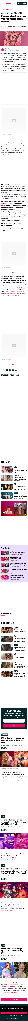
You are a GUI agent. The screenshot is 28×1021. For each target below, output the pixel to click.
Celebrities (16, 475)
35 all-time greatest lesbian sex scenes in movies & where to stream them (20, 650)
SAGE (21, 201)
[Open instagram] (17, 1015)
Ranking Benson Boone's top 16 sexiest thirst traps (20, 479)
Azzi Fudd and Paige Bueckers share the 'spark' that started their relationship (19, 489)
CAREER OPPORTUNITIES (17, 1006)
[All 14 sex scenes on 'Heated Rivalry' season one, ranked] (7, 639)
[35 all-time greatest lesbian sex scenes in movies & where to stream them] (7, 647)
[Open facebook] (7, 1015)
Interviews (5, 735)
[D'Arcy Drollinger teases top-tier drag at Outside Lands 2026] (14, 759)
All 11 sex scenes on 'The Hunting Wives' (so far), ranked (19, 666)
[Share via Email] (10, 370)
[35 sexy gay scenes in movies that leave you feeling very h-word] (7, 674)
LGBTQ (3, 205)
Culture (7, 9)
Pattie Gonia (22, 983)
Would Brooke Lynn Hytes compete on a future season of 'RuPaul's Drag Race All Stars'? (14, 871)
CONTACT (7, 1006)
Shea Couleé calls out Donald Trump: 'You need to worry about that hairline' (18, 565)
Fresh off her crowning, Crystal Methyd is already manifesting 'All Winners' (17, 577)
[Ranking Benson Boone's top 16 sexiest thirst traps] (7, 478)
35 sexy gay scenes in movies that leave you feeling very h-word (20, 675)
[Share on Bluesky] (16, 370)
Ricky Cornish (6, 745)
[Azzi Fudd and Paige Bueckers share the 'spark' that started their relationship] (7, 487)
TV (14, 484)
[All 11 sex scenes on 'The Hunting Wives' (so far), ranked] (7, 665)
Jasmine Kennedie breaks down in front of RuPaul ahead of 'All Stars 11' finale (13, 822)
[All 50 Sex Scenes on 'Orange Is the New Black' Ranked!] (7, 656)
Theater (15, 492)
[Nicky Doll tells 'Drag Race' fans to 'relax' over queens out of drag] (5, 553)
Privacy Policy (22, 1008)
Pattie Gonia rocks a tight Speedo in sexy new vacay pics (12, 951)
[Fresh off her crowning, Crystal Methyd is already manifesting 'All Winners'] (5, 577)
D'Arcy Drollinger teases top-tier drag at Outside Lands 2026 (13, 740)
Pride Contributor (11, 49)
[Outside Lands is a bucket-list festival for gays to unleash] (7, 469)
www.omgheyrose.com (13, 295)
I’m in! (14, 726)
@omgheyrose (11, 293)
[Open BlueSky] (10, 1015)
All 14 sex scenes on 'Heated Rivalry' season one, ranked (19, 640)
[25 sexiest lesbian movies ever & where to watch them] (7, 630)
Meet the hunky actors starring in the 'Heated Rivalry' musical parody (20, 497)
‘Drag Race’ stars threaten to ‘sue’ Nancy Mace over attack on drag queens (18, 571)
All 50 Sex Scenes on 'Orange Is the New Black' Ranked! (19, 657)
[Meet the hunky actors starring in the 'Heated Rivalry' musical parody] (7, 495)
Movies (15, 627)
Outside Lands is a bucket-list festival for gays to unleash (20, 470)
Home (2, 9)
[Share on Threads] (13, 370)
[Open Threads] (14, 1015)
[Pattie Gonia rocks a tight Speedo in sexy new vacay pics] (14, 970)
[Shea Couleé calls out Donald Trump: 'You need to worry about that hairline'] (5, 565)
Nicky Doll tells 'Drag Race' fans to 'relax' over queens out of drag (17, 552)
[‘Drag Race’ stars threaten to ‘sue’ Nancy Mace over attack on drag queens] (5, 571)
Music (15, 466)
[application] (14, 508)
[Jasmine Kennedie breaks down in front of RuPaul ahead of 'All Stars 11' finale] (14, 841)
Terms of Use (5, 1009)
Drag (12, 9)
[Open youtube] (21, 1015)
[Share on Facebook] (7, 370)
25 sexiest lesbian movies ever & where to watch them (20, 631)
